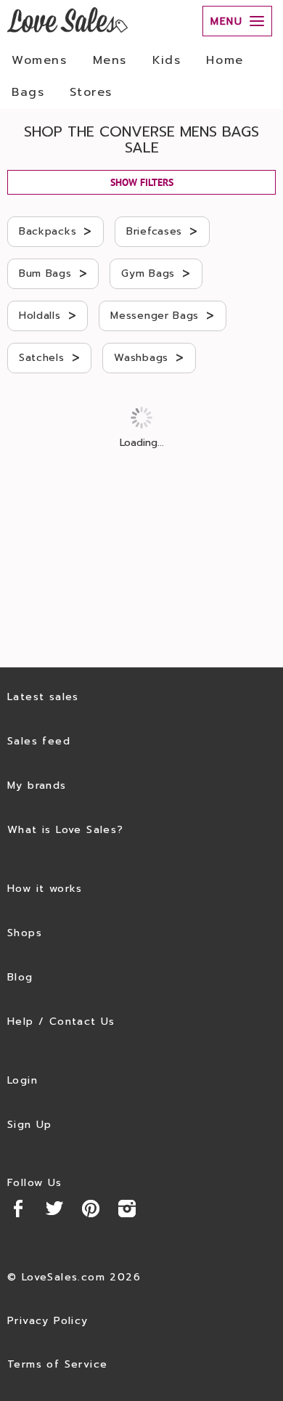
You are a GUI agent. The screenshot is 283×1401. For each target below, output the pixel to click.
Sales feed (38, 741)
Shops (24, 933)
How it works (45, 888)
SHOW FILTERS (141, 182)
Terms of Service (57, 1364)
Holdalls (47, 315)
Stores (91, 92)
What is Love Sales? (65, 829)
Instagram (127, 1208)
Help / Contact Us (61, 1021)
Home (224, 60)
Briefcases (162, 231)
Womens (39, 60)
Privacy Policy (48, 1320)
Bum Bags (53, 273)
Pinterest (91, 1208)
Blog (20, 977)
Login (22, 1080)
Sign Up (29, 1124)
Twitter (54, 1208)
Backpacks (55, 231)
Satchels (49, 357)
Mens (110, 60)
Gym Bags (155, 273)
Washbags (149, 357)
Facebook (18, 1208)
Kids (166, 60)
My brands (37, 785)
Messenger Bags (162, 315)
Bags (28, 92)
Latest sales (43, 696)
